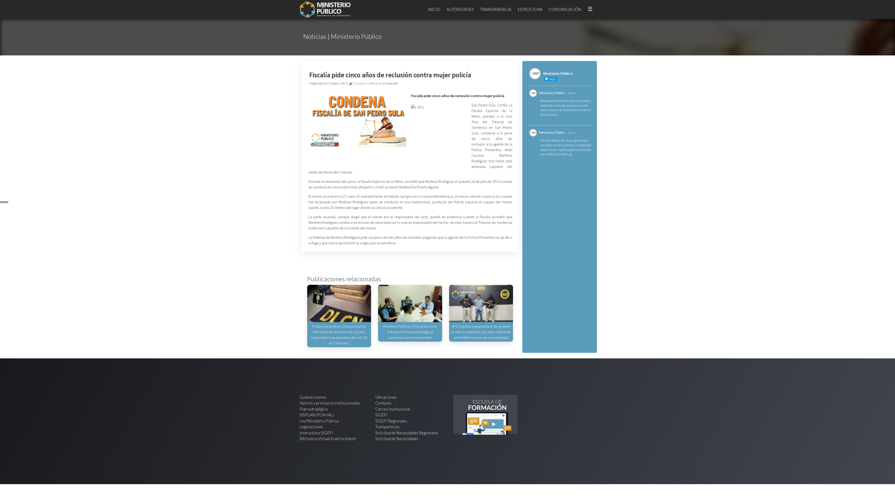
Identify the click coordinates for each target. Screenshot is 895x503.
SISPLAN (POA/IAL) (316, 414)
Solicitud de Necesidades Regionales (406, 432)
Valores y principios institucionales (329, 403)
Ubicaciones (386, 397)
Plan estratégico (313, 409)
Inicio (434, 9)
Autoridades (460, 9)
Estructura (530, 9)
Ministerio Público (552, 93)
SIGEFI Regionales (391, 420)
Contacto (383, 403)
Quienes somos (312, 397)
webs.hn (509, 480)
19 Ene (571, 93)
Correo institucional (392, 409)
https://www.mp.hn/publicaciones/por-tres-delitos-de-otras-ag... (566, 152)
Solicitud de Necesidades (396, 438)
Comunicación (565, 9)
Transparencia (495, 9)
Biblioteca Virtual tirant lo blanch (327, 438)
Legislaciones (311, 426)
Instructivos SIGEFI (316, 432)
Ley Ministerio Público (319, 420)
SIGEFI (381, 414)
